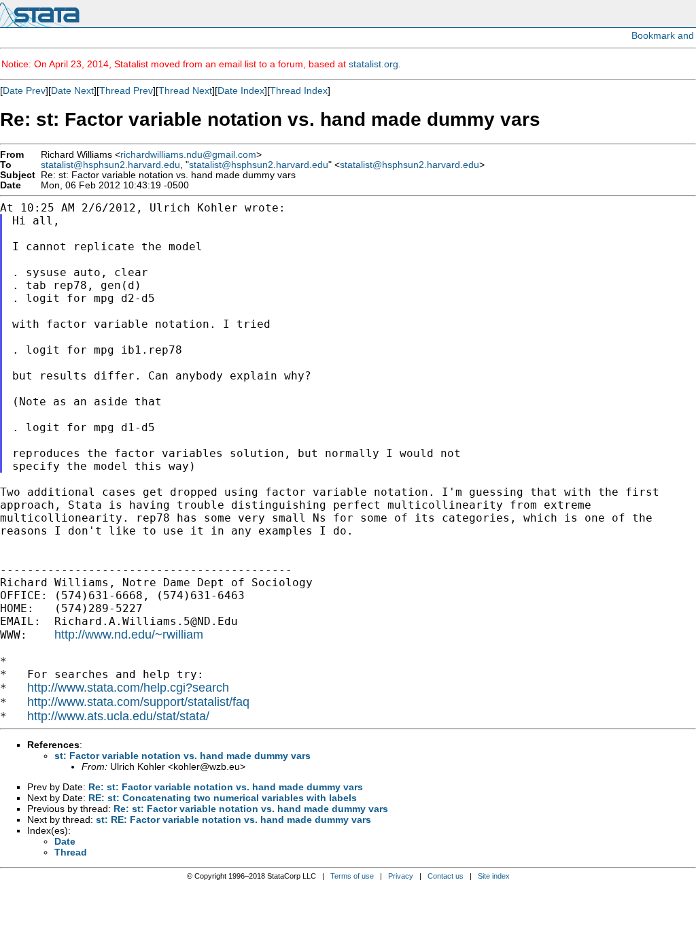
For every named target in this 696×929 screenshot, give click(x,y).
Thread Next (185, 90)
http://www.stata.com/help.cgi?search (128, 687)
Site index (494, 876)
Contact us (446, 876)
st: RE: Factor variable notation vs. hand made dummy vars (233, 819)
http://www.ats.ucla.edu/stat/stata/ (118, 716)
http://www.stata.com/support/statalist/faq (138, 702)
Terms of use (352, 876)
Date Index (241, 90)
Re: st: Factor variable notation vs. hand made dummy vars (225, 786)
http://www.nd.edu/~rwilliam (128, 634)
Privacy (400, 876)
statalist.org (373, 63)
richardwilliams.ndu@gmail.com (188, 155)
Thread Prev (126, 90)
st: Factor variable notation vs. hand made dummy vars (182, 755)
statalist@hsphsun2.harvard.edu (110, 165)
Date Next (72, 90)
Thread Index (299, 90)
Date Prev (24, 90)
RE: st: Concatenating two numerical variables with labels (222, 797)
